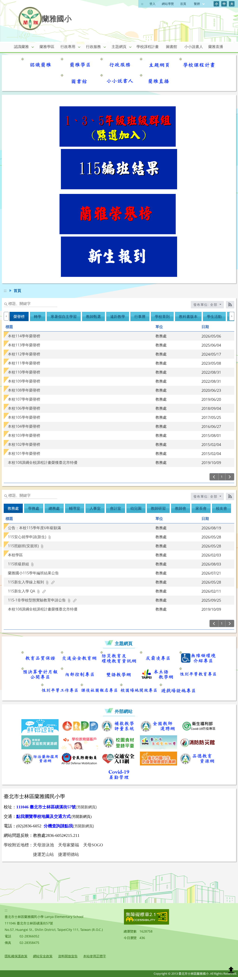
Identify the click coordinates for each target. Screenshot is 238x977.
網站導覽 (168, 4)
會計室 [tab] (115, 508)
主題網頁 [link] (119, 46)
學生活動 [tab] (214, 316)
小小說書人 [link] (193, 46)
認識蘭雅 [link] (21, 46)
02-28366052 (29, 936)
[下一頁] (229, 477)
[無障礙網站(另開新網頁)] (146, 923)
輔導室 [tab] (74, 508)
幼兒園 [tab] (136, 508)
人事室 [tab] (95, 508)
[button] (32, 47)
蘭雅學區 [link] (47, 46)
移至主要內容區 (15, 4)
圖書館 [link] (171, 46)
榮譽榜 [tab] (19, 316)
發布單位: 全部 (206, 304)
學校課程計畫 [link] (147, 46)
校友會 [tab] (221, 508)
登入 (152, 4)
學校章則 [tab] (162, 316)
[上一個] (6, 316)
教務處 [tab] (13, 508)
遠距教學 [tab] (117, 316)
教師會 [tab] (180, 508)
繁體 (197, 4)
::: (142, 4)
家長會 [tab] (201, 508)
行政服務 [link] (93, 46)
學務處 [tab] (33, 508)
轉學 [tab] (37, 316)
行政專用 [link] (67, 46)
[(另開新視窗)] (40, 65)
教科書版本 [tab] (188, 316)
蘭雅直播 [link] (215, 46)
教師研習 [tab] (158, 508)
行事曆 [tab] (139, 316)
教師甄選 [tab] (93, 316)
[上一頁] (213, 477)
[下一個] (231, 316)
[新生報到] (119, 275)
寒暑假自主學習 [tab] (64, 316)
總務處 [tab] (54, 508)
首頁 (183, 4)
